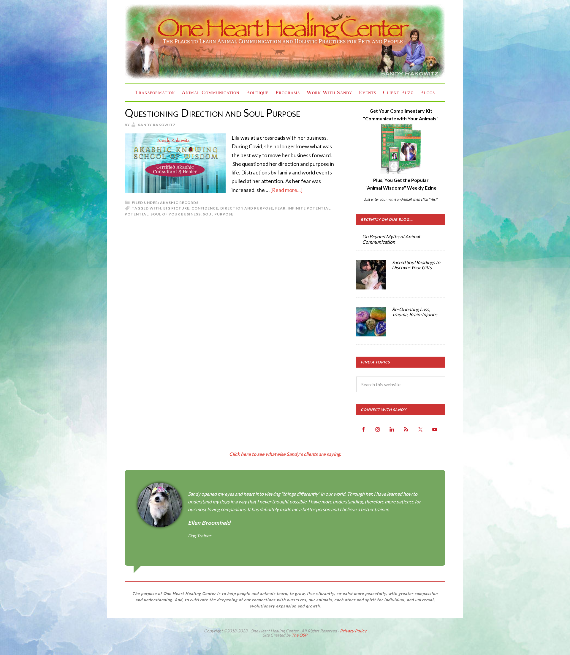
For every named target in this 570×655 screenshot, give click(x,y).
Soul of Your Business (176, 214)
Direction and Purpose (246, 208)
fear (280, 208)
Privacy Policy (353, 630)
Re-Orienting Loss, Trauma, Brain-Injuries (414, 311)
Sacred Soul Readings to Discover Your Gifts (416, 264)
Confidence (204, 208)
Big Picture (176, 208)
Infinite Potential (309, 208)
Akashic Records (179, 202)
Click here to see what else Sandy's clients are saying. (285, 454)
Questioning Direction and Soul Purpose (212, 112)
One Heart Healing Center (285, 41)
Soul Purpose (218, 214)
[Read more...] (286, 190)
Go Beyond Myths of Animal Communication (391, 239)
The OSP (299, 634)
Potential (136, 214)
